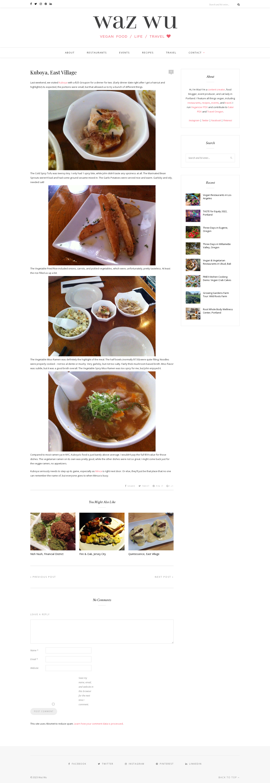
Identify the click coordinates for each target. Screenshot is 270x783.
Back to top (228, 777)
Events (124, 52)
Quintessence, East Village (143, 554)
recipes (206, 102)
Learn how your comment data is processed (98, 723)
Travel (171, 52)
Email (34, 659)
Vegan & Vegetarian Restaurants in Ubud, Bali (217, 262)
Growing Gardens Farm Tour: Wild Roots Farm (216, 294)
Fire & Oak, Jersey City (92, 554)
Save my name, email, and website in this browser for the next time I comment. (86, 691)
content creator (216, 89)
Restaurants (97, 52)
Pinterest (227, 120)
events (215, 102)
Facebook (216, 120)
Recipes (148, 52)
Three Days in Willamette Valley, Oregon (217, 245)
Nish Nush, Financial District (47, 554)
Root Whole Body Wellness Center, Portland (218, 311)
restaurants (194, 102)
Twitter (205, 120)
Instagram (194, 120)
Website (34, 668)
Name (34, 650)
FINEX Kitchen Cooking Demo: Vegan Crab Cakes (217, 278)
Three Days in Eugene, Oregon (215, 229)
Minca (98, 471)
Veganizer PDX (199, 107)
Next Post (163, 576)
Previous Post (44, 576)
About (70, 52)
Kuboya (63, 82)
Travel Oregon (215, 111)
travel (228, 102)
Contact (195, 52)
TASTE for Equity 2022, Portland (215, 213)
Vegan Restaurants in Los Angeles (217, 196)
